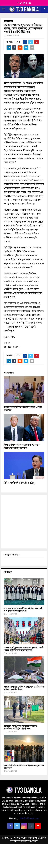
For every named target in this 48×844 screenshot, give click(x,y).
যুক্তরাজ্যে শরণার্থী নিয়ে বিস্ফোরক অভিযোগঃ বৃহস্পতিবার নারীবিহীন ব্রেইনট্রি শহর (20, 727)
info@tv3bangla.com (29, 818)
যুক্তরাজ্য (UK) (8, 21)
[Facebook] (10, 826)
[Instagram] (24, 826)
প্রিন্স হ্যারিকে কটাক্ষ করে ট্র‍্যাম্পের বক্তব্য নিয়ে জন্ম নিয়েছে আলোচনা (22, 446)
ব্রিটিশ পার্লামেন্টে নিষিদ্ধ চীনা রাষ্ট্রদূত (20, 482)
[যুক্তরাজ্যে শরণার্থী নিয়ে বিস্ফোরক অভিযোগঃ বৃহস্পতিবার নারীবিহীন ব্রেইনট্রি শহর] (24, 709)
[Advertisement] (24, 522)
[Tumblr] (31, 826)
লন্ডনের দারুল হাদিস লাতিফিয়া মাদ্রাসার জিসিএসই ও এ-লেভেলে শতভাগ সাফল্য (23, 609)
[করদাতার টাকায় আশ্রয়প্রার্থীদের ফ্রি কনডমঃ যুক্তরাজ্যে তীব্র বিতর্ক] (24, 748)
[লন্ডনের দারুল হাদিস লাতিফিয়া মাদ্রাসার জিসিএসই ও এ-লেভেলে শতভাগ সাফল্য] (24, 591)
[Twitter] (17, 826)
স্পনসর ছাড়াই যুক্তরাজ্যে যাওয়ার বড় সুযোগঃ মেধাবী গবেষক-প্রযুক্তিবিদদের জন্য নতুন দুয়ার (23, 648)
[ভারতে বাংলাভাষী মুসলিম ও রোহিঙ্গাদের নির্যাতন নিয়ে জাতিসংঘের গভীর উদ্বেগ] (24, 669)
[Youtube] (38, 826)
